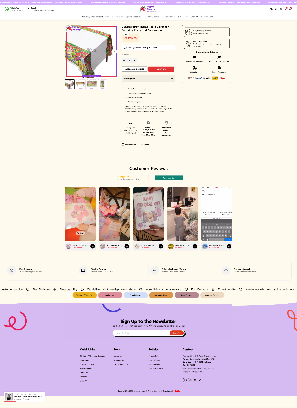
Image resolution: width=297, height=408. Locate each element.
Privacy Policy (154, 356)
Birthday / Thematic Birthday (92, 356)
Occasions (84, 360)
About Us (118, 356)
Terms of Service (155, 368)
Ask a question (130, 144)
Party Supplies (86, 368)
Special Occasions (87, 364)
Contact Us (119, 360)
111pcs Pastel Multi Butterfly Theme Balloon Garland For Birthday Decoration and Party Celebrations (115, 245)
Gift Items (84, 372)
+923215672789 (195, 372)
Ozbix (177, 391)
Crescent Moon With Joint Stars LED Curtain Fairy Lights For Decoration (183, 245)
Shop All (83, 381)
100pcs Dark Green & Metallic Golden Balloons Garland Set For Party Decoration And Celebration (29, 397)
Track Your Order (121, 364)
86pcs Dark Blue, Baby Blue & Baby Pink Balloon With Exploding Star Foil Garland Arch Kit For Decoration (217, 245)
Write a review (169, 178)
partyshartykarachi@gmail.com (201, 368)
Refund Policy (154, 360)
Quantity (125, 55)
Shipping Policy (154, 364)
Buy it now (161, 69)
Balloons (83, 376)
